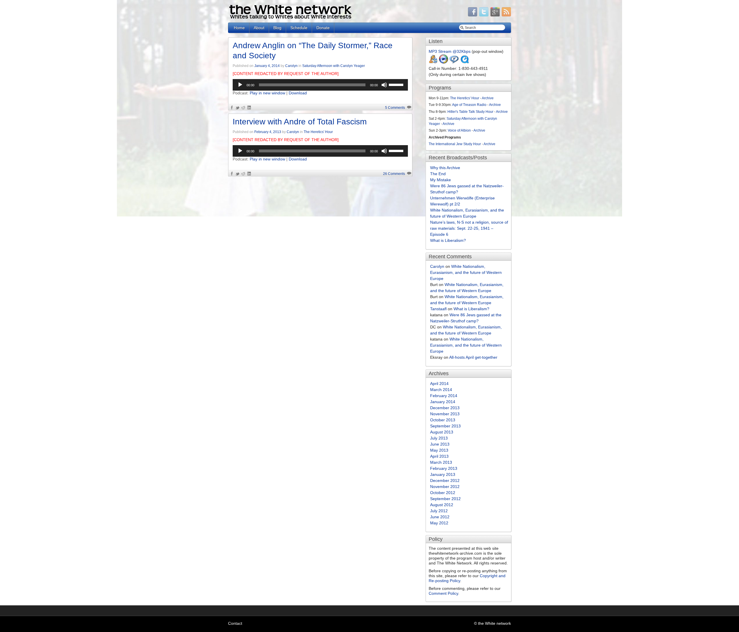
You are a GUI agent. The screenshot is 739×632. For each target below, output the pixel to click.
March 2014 (441, 389)
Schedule (298, 27)
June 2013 (439, 444)
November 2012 (445, 486)
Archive (488, 98)
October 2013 (442, 420)
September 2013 (445, 426)
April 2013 (439, 456)
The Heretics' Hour (318, 132)
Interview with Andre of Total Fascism (300, 121)
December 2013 (445, 407)
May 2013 (439, 450)
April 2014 (439, 383)
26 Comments (394, 174)
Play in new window (267, 93)
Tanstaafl (438, 308)
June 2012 (439, 517)
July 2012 (439, 510)
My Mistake (440, 179)
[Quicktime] (464, 62)
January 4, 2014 (267, 66)
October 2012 (442, 492)
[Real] (454, 62)
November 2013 (445, 414)
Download (298, 93)
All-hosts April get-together (473, 357)
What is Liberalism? (448, 240)
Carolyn (291, 66)
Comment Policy (443, 593)
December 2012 (445, 480)
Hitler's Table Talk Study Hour (470, 112)
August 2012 (441, 504)
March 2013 (441, 462)
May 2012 (439, 523)
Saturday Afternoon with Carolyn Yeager (333, 66)
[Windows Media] (443, 62)
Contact (235, 623)
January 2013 (442, 474)
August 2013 (441, 432)
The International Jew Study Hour (455, 144)
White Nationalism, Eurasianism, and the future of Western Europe (466, 272)
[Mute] (384, 85)
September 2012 (445, 498)
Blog (277, 27)
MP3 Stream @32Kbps (450, 51)
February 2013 (443, 468)
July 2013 (439, 438)
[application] (320, 85)
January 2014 (442, 401)
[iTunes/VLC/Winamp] (433, 62)
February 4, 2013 (267, 132)
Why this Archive (445, 167)
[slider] (397, 84)
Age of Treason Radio (469, 105)
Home (239, 27)
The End (438, 173)
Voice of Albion (459, 130)
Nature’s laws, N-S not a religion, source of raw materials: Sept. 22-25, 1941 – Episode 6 (469, 228)
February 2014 (443, 395)
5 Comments (395, 108)
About (259, 27)
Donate (323, 27)
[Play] (240, 85)
